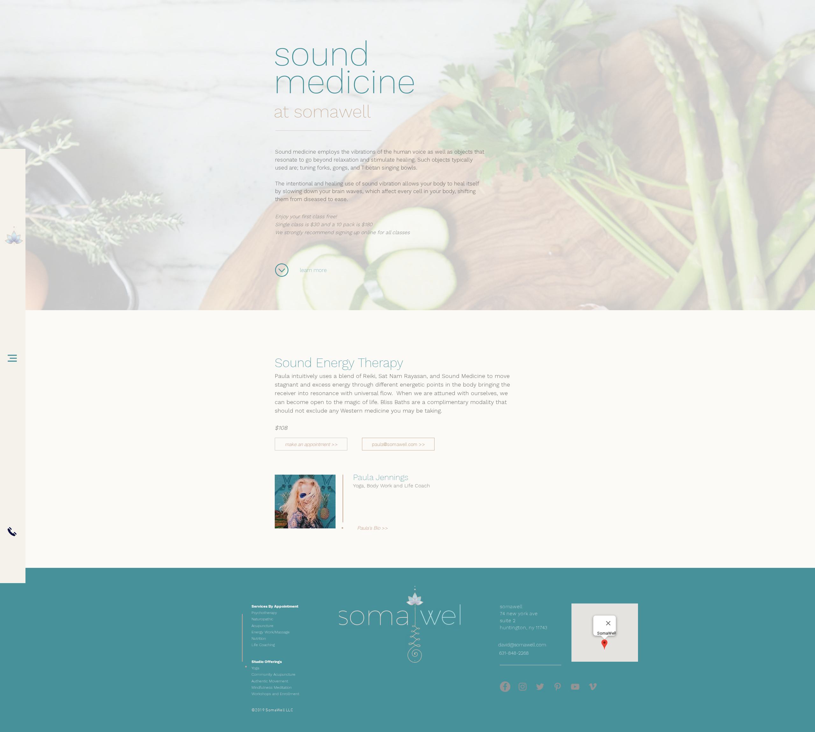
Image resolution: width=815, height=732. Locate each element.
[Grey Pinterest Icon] (557, 686)
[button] (12, 358)
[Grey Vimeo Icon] (592, 686)
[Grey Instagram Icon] (522, 686)
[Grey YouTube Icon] (575, 686)
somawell (332, 111)
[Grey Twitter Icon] (540, 686)
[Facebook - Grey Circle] (505, 686)
